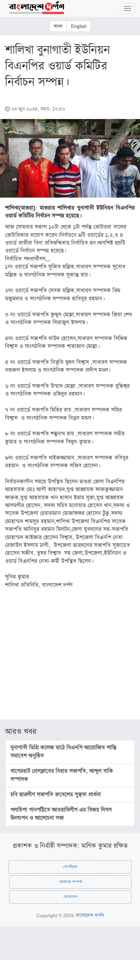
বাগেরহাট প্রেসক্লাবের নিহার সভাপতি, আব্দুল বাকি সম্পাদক (62, 775)
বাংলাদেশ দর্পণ (89, 915)
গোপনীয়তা (70, 866)
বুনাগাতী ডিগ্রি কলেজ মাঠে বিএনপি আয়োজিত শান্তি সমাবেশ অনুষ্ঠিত (64, 751)
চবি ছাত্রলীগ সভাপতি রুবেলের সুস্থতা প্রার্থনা (56, 794)
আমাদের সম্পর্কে (70, 881)
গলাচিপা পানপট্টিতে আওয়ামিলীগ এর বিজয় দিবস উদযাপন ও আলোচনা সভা (61, 814)
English (79, 26)
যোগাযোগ (70, 896)
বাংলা (58, 26)
